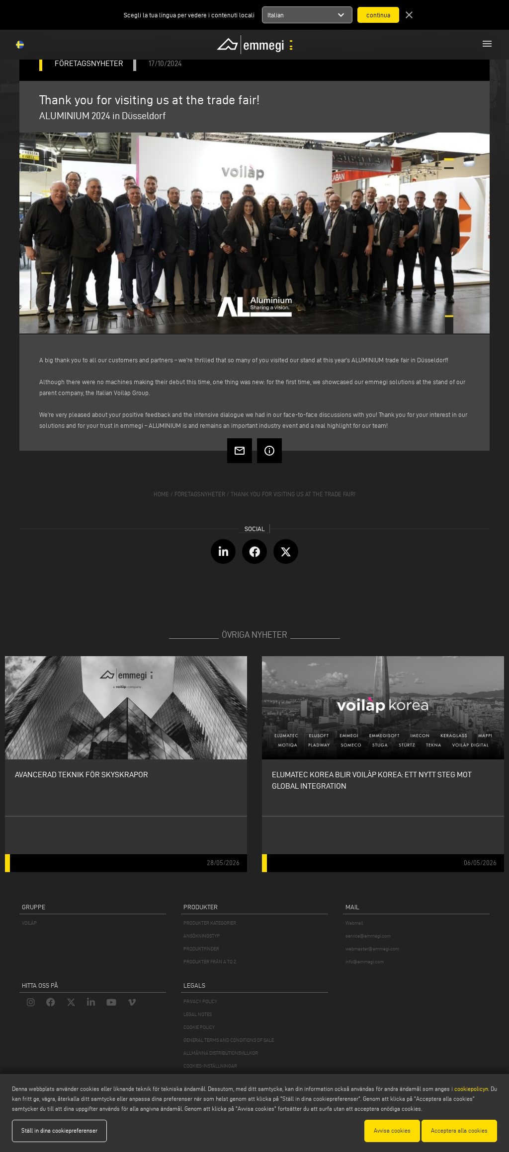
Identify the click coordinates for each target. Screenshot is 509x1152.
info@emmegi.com (364, 961)
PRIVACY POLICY (200, 1001)
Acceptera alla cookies (459, 1130)
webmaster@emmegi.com (372, 948)
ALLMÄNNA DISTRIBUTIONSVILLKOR (220, 1053)
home (161, 494)
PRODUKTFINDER (201, 948)
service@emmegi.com (368, 936)
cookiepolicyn (470, 1088)
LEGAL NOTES (197, 1014)
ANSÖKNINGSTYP (201, 936)
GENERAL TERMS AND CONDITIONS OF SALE (228, 1040)
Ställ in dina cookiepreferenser (59, 1130)
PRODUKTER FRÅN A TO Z (209, 961)
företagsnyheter (199, 494)
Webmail (354, 923)
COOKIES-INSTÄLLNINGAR (210, 1066)
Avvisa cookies (392, 1130)
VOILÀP (29, 923)
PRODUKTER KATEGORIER (209, 923)
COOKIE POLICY (199, 1027)
